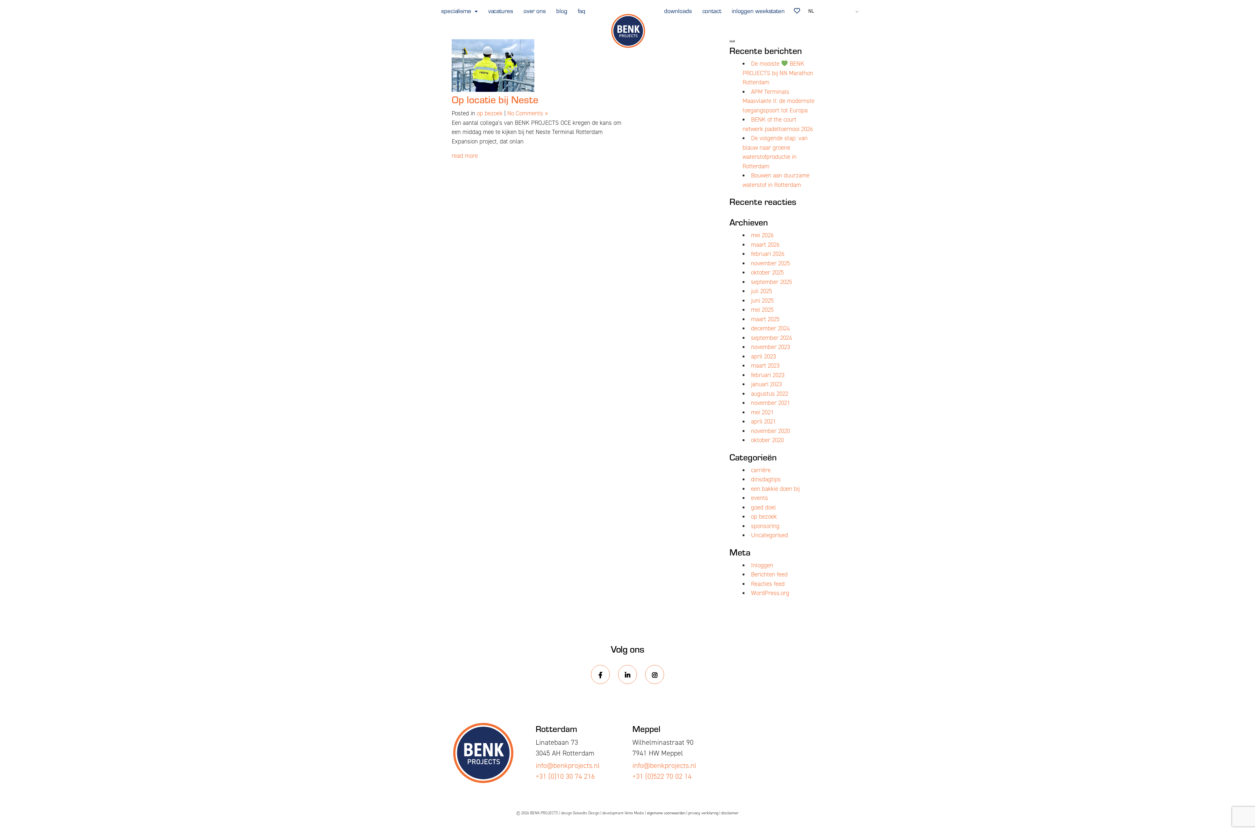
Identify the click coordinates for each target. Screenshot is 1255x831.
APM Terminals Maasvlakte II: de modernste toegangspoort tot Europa (778, 101)
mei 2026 (762, 235)
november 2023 (770, 347)
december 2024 (770, 328)
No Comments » (527, 113)
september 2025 (771, 282)
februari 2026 (767, 254)
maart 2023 (765, 365)
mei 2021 (762, 412)
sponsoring (765, 526)
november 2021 (770, 403)
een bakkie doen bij (775, 489)
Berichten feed (769, 574)
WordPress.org (770, 593)
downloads (678, 10)
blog (561, 10)
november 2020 (770, 431)
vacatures (500, 10)
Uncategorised (769, 535)
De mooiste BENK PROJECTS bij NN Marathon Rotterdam (778, 72)
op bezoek (490, 113)
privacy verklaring (703, 813)
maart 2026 (765, 245)
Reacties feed (768, 584)
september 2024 (771, 338)
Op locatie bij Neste (495, 99)
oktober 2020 (767, 440)
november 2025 (770, 263)
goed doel (763, 507)
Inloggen (762, 565)
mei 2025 (762, 310)
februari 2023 (767, 375)
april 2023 (763, 356)
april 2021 (763, 421)
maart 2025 (765, 319)
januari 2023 (766, 384)
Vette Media (634, 813)
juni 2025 (762, 300)
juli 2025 (761, 291)
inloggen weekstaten (758, 10)
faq (582, 10)
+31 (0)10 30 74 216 (565, 776)
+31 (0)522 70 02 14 (662, 776)
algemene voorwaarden (666, 813)
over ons (535, 10)
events (759, 498)
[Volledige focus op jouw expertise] (627, 31)
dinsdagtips (766, 479)
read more (465, 156)
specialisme (457, 10)
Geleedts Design (586, 813)
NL (811, 11)
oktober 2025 (767, 272)
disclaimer (730, 813)
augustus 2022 (769, 394)
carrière (761, 470)
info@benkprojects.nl (568, 765)
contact (711, 10)
